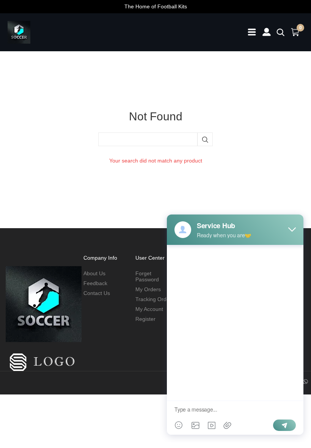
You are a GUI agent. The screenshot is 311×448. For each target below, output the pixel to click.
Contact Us (96, 293)
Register (145, 319)
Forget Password (147, 276)
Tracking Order (153, 299)
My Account (149, 309)
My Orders (148, 289)
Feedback (95, 283)
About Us (94, 273)
